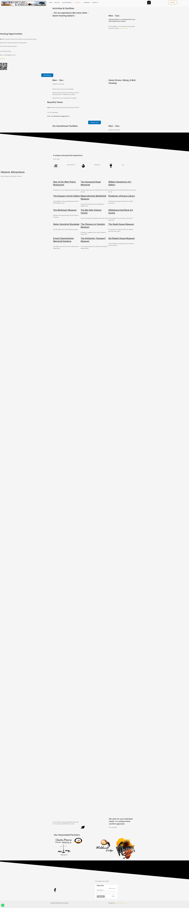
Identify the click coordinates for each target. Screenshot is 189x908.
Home (50, 2)
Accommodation (66, 2)
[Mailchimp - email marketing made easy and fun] (113, 896)
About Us (57, 2)
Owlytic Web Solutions (121, 903)
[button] (67, 2)
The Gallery (66, 196)
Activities (77, 2)
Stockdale (66, 224)
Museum (121, 238)
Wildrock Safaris (123, 28)
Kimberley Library (121, 196)
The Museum (65, 210)
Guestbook (87, 2)
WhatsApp (2, 58)
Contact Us (95, 2)
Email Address (100, 890)
